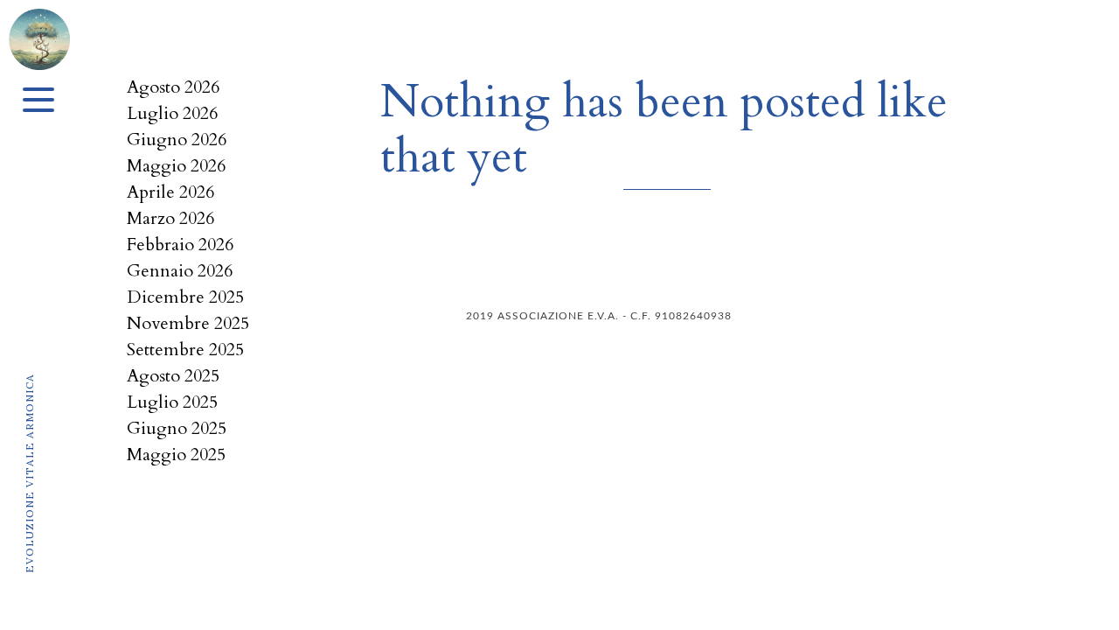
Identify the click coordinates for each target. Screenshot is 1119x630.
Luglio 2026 (172, 113)
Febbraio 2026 (180, 244)
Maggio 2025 (176, 454)
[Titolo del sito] (39, 33)
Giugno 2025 (176, 428)
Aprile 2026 (170, 192)
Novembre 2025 (188, 323)
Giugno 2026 (176, 139)
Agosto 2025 (173, 376)
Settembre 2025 (185, 349)
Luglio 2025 (172, 402)
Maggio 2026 (176, 166)
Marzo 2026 (170, 218)
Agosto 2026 (173, 87)
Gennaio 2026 (180, 271)
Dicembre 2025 (185, 297)
